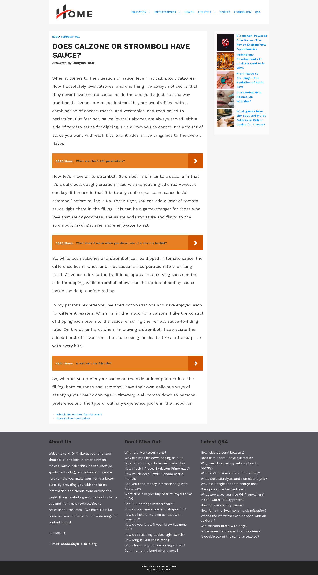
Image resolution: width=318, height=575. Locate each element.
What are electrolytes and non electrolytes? (234, 479)
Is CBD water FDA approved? (222, 500)
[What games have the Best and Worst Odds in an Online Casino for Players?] (225, 118)
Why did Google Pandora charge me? (229, 484)
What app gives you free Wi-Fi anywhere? (233, 494)
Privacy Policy (150, 566)
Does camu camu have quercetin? (227, 458)
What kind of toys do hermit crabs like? (155, 463)
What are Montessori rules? (145, 452)
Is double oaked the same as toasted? (230, 536)
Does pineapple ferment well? (223, 489)
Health (190, 11)
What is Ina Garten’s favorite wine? (79, 414)
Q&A (257, 11)
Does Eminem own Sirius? (73, 418)
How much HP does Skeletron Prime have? (157, 468)
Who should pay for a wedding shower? (155, 545)
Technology (242, 11)
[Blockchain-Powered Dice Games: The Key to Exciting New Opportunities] (225, 43)
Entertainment (165, 11)
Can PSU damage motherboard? (149, 504)
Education (138, 11)
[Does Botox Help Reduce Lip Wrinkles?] (225, 99)
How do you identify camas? (222, 505)
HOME (55, 37)
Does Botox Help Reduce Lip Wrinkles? (249, 97)
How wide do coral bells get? (223, 452)
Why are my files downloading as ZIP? (154, 458)
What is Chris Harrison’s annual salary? (230, 473)
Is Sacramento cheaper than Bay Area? (230, 531)
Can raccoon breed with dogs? (224, 526)
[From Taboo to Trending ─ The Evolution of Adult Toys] (225, 80)
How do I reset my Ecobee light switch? (155, 535)
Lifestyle (205, 11)
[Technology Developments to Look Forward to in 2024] (225, 61)
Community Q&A (70, 37)
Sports (225, 11)
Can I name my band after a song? (151, 550)
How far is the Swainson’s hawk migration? (233, 510)
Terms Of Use (168, 566)
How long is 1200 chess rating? (148, 540)
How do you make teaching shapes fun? (155, 509)
